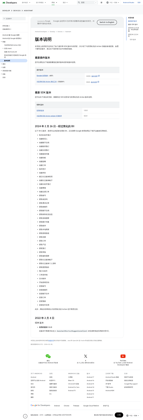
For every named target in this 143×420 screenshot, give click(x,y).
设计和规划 (39, 2)
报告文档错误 (128, 380)
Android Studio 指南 (112, 377)
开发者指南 (109, 380)
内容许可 (51, 340)
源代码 (33, 387)
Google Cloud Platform (91, 406)
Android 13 (90, 390)
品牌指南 (48, 415)
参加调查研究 (128, 387)
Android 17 (90, 377)
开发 (53, 2)
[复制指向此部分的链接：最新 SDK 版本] (53, 92)
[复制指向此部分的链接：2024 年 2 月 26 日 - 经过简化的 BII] (76, 126)
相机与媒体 (53, 387)
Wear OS (71, 380)
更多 (64, 2)
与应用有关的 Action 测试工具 (47, 82)
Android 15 (90, 384)
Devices (17, 11)
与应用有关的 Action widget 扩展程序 (49, 116)
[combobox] (87, 2)
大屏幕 (70, 377)
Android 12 (90, 394)
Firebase (76, 406)
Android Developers (41, 32)
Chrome (66, 406)
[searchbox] (14, 18)
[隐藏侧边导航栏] (25, 416)
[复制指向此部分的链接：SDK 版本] (46, 323)
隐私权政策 (53, 390)
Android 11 (90, 397)
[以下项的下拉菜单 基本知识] (30, 2)
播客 (32, 397)
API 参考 (108, 384)
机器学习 (52, 380)
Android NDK (110, 390)
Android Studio (128, 2)
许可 (41, 415)
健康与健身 (53, 384)
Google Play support (131, 384)
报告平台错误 (128, 377)
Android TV (72, 390)
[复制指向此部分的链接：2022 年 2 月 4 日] (56, 318)
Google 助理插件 (42, 76)
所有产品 (106, 406)
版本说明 (94, 76)
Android (33, 377)
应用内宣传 (40, 110)
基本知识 (25, 2)
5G (50, 394)
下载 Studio (109, 387)
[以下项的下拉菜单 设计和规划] (46, 2)
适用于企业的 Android (38, 380)
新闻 (32, 390)
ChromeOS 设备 (73, 384)
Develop (6, 11)
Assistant (28, 11)
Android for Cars (73, 387)
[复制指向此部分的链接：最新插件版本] (52, 58)
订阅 (119, 415)
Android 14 (90, 387)
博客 (32, 394)
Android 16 (90, 380)
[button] (13, 41)
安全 (32, 384)
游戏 (50, 377)
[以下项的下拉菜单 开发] (57, 2)
